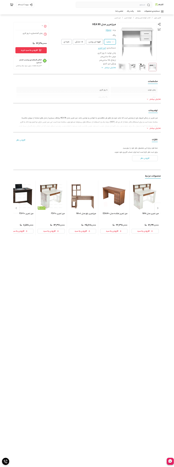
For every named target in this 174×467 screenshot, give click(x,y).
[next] (16, 208)
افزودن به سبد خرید (29, 50)
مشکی (77, 42)
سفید (108, 42)
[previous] (158, 208)
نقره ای (66, 42)
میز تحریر (118, 18)
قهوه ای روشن (95, 42)
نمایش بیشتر (155, 99)
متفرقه (108, 30)
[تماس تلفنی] (5, 461)
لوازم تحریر (128, 18)
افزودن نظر (20, 140)
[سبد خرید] (11, 4)
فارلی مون (157, 18)
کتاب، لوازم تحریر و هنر (142, 18)
